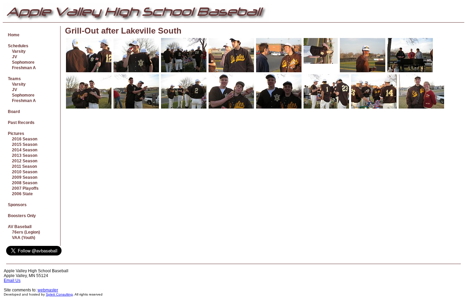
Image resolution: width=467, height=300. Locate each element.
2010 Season (22, 172)
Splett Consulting (59, 294)
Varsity (17, 51)
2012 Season (22, 161)
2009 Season (22, 177)
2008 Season (22, 182)
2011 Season (22, 166)
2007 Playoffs (23, 188)
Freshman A (22, 67)
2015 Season (22, 144)
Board (14, 111)
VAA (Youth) (21, 237)
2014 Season (22, 150)
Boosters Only (22, 215)
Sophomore (21, 62)
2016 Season (22, 139)
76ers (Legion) (24, 232)
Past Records (21, 122)
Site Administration (446, 270)
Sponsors (17, 204)
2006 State (20, 193)
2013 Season (22, 155)
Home (13, 35)
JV (12, 56)
